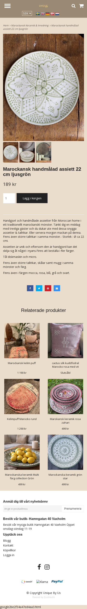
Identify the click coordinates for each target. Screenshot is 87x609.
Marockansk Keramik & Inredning (30, 25)
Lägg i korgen (32, 198)
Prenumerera (72, 508)
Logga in (8, 555)
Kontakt (8, 545)
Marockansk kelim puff (22, 363)
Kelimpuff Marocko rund (22, 419)
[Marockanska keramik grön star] (65, 452)
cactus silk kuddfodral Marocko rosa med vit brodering (65, 366)
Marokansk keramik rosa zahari (65, 420)
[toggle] (9, 6)
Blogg (7, 540)
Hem (6, 25)
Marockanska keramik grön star (65, 476)
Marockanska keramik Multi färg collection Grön (22, 476)
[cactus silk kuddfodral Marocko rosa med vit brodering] (65, 340)
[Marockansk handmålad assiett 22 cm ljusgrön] (43, 87)
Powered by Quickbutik (43, 597)
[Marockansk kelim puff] (22, 340)
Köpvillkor (9, 550)
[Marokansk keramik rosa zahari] (65, 396)
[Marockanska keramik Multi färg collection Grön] (22, 452)
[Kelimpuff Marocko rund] (22, 396)
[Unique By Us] (43, 6)
